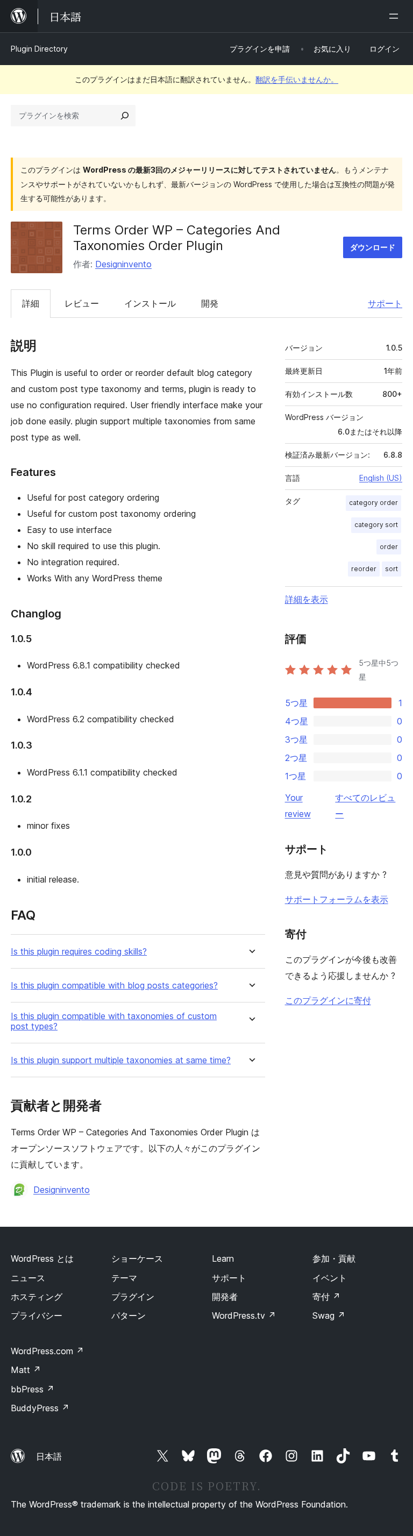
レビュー (82, 303)
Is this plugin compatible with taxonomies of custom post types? (114, 1021)
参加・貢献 (333, 1258)
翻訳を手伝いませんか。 (296, 79)
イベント (329, 1277)
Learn (223, 1258)
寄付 (326, 1296)
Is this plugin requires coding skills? (79, 952)
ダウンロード (372, 247)
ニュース (28, 1277)
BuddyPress (40, 1408)
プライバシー (36, 1315)
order (389, 547)
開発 (209, 303)
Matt (26, 1369)
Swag (328, 1315)
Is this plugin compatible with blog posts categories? (114, 985)
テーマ (124, 1277)
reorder (363, 569)
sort (391, 569)
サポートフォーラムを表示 (336, 899)
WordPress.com (47, 1351)
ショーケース (137, 1258)
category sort (376, 525)
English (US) (380, 477)
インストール (150, 303)
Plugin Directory (39, 48)
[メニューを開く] (396, 16)
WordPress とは (42, 1258)
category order (373, 503)
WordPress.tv (244, 1315)
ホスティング (36, 1296)
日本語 (49, 1456)
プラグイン (132, 1296)
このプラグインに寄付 (328, 1000)
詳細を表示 (306, 599)
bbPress (32, 1389)
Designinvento (123, 264)
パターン (128, 1315)
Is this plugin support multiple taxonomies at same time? (121, 1060)
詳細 (30, 303)
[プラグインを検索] (125, 115)
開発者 (225, 1296)
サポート (385, 303)
